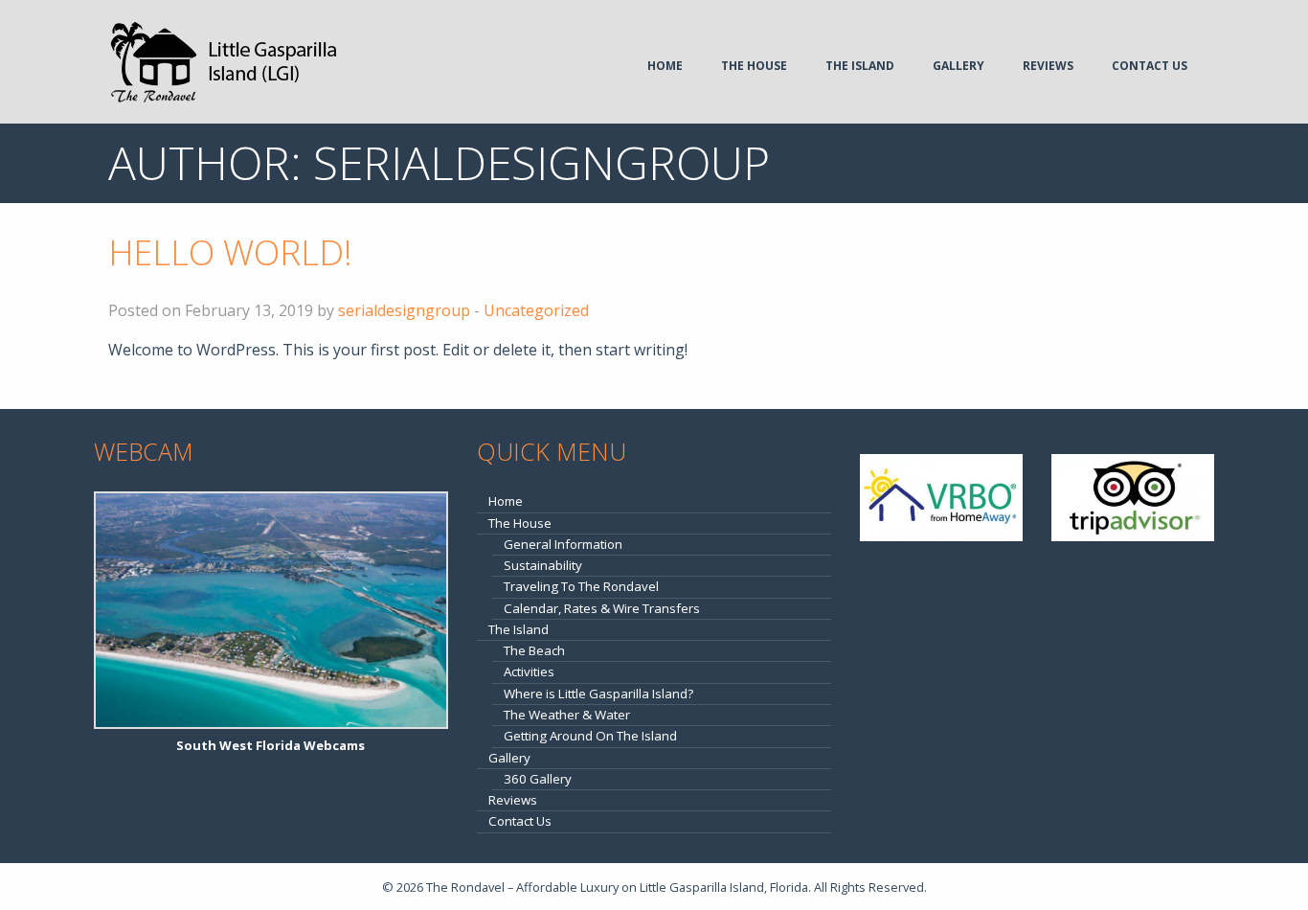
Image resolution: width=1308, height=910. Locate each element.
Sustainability (543, 565)
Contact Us (1149, 65)
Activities (529, 671)
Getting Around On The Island (590, 735)
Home (665, 65)
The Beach (534, 650)
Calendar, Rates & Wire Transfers (602, 608)
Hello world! (230, 252)
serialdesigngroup (404, 310)
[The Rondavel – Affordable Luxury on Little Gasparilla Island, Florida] (223, 60)
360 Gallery (538, 778)
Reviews (1048, 65)
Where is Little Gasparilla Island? (598, 693)
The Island (859, 65)
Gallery (958, 65)
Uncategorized (536, 310)
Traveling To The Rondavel (581, 586)
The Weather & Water (567, 714)
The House (754, 65)
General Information (563, 544)
